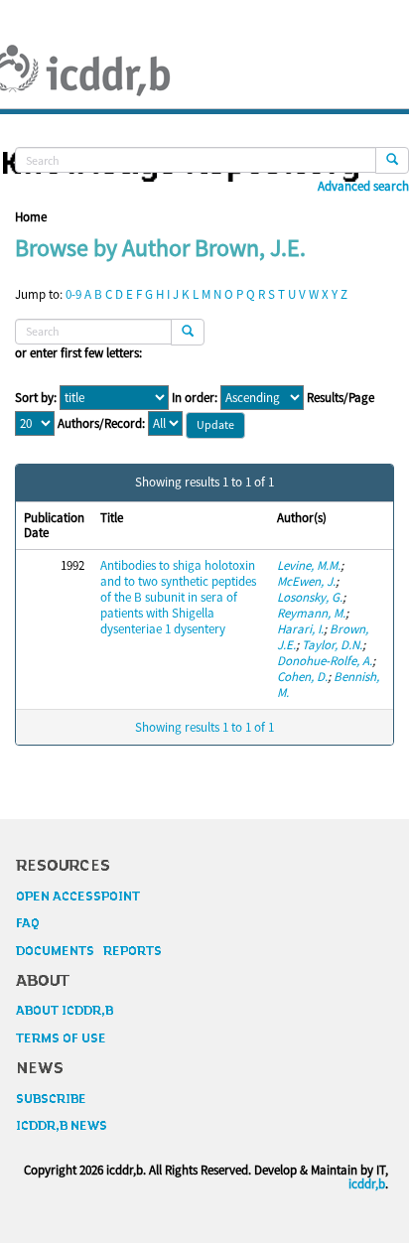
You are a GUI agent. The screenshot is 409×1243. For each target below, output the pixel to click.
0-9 (73, 294)
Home (31, 216)
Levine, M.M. (309, 565)
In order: (194, 398)
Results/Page (340, 398)
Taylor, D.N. (332, 644)
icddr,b (366, 1183)
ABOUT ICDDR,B (64, 1011)
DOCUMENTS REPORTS (89, 951)
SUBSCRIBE (51, 1099)
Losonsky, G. (309, 597)
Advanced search (363, 187)
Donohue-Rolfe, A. (324, 660)
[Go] (392, 160)
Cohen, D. (302, 676)
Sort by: (36, 398)
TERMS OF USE (61, 1038)
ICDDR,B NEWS (61, 1126)
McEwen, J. (306, 581)
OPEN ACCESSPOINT (78, 896)
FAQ (28, 923)
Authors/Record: (101, 424)
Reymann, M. (311, 613)
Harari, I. (300, 629)
